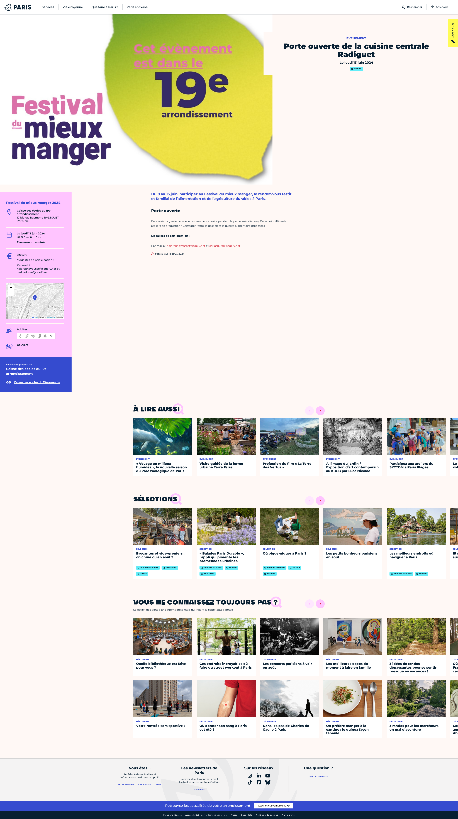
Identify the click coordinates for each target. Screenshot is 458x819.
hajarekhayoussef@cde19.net (186, 245)
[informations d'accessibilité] (36, 336)
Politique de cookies (267, 815)
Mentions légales (172, 815)
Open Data (246, 815)
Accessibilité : (206, 815)
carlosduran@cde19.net (224, 245)
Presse (233, 815)
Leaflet (36, 317)
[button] (35, 298)
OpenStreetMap (50, 317)
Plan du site (288, 815)
